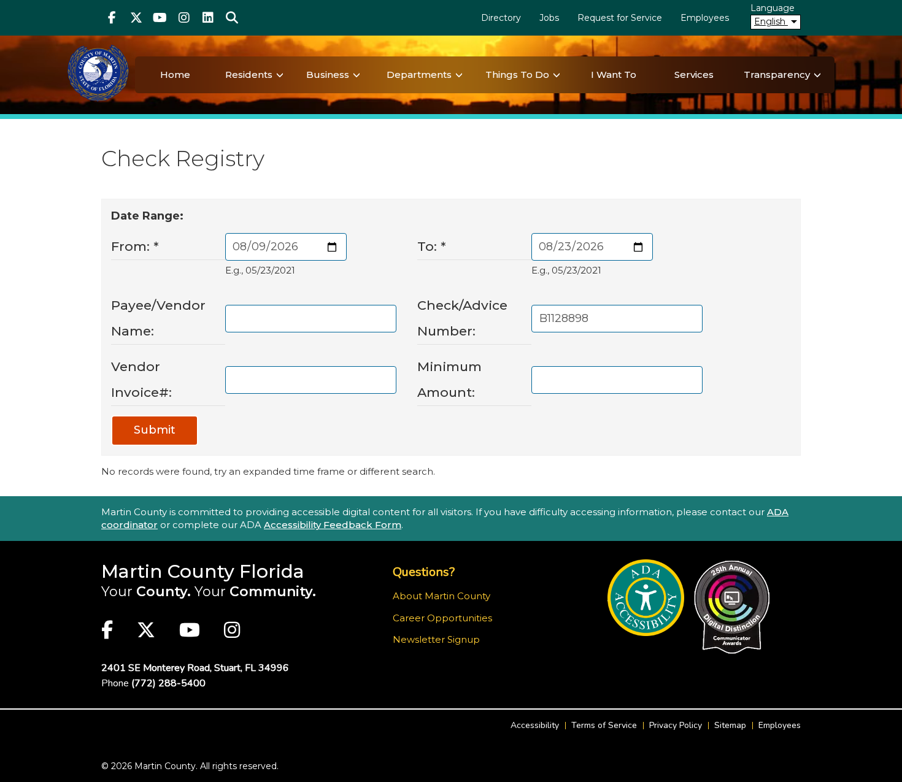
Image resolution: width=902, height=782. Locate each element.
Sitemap (730, 725)
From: (135, 246)
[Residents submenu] (279, 75)
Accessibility (535, 725)
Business (327, 74)
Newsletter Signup (436, 639)
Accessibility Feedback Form (332, 525)
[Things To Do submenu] (556, 75)
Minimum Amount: (449, 379)
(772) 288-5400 (168, 683)
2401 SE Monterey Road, (195, 668)
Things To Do (517, 74)
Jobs (549, 17)
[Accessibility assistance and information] (645, 597)
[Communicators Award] (731, 607)
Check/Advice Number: (462, 318)
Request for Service (619, 17)
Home (175, 74)
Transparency (777, 74)
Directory (501, 17)
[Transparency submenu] (817, 75)
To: (431, 246)
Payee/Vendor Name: (158, 318)
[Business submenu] (356, 75)
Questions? (424, 572)
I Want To (613, 74)
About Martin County (441, 596)
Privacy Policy (675, 725)
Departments (419, 74)
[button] (231, 17)
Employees (704, 17)
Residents (248, 74)
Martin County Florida (202, 571)
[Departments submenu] (459, 75)
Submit (154, 430)
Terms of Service (604, 725)
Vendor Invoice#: (141, 379)
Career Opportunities (442, 618)
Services (694, 74)
